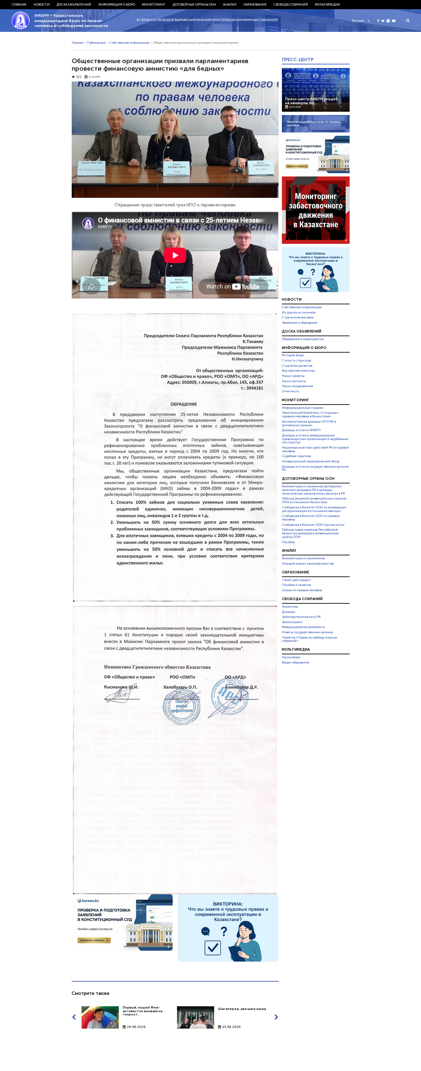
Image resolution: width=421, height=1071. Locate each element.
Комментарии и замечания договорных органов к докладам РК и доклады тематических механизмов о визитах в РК (313, 490)
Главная (19, 5)
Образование (255, 5)
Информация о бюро (116, 5)
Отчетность (290, 391)
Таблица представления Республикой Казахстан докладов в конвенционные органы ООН (310, 533)
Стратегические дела (298, 317)
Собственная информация (129, 43)
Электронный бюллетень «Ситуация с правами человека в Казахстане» (310, 414)
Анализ (229, 5)
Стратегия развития (297, 366)
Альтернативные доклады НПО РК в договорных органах (309, 423)
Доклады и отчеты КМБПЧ (301, 430)
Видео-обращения (295, 662)
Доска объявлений (74, 5)
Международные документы (303, 627)
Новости (42, 5)
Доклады (288, 612)
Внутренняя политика (298, 371)
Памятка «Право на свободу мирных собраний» (309, 639)
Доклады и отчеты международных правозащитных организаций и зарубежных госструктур (315, 439)
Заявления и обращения (299, 323)
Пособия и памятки (296, 585)
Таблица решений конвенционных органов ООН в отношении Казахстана (314, 500)
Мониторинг (153, 5)
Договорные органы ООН (194, 5)
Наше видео (291, 657)
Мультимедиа (327, 5)
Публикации (96, 43)
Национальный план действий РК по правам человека (315, 449)
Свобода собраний (291, 5)
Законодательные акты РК (301, 617)
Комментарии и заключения (303, 558)
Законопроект (292, 622)
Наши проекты (293, 376)
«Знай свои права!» (296, 580)
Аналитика (290, 607)
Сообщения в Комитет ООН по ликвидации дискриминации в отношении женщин (314, 509)
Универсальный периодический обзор (310, 461)
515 (78, 77)
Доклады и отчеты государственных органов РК (315, 468)
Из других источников (298, 312)
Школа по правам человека (302, 590)
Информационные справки (302, 408)
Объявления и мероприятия (303, 339)
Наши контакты (294, 381)
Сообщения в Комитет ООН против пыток (313, 525)
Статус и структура (296, 360)
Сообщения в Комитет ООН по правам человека (310, 518)
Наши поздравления (297, 386)
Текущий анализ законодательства (308, 564)
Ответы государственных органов (307, 632)
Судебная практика (296, 456)
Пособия (288, 542)
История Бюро (293, 356)
